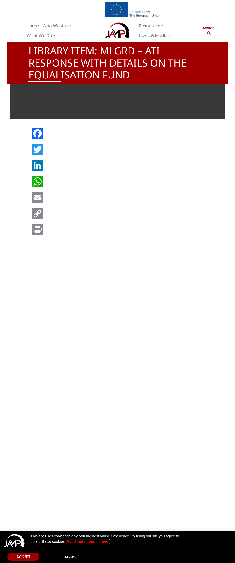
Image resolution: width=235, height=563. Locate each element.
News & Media (153, 35)
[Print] (37, 232)
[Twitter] (37, 152)
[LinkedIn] (37, 168)
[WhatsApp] (37, 184)
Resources (149, 26)
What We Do (39, 35)
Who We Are (55, 26)
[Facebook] (37, 136)
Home (33, 26)
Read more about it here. (88, 542)
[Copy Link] (37, 216)
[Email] (37, 200)
